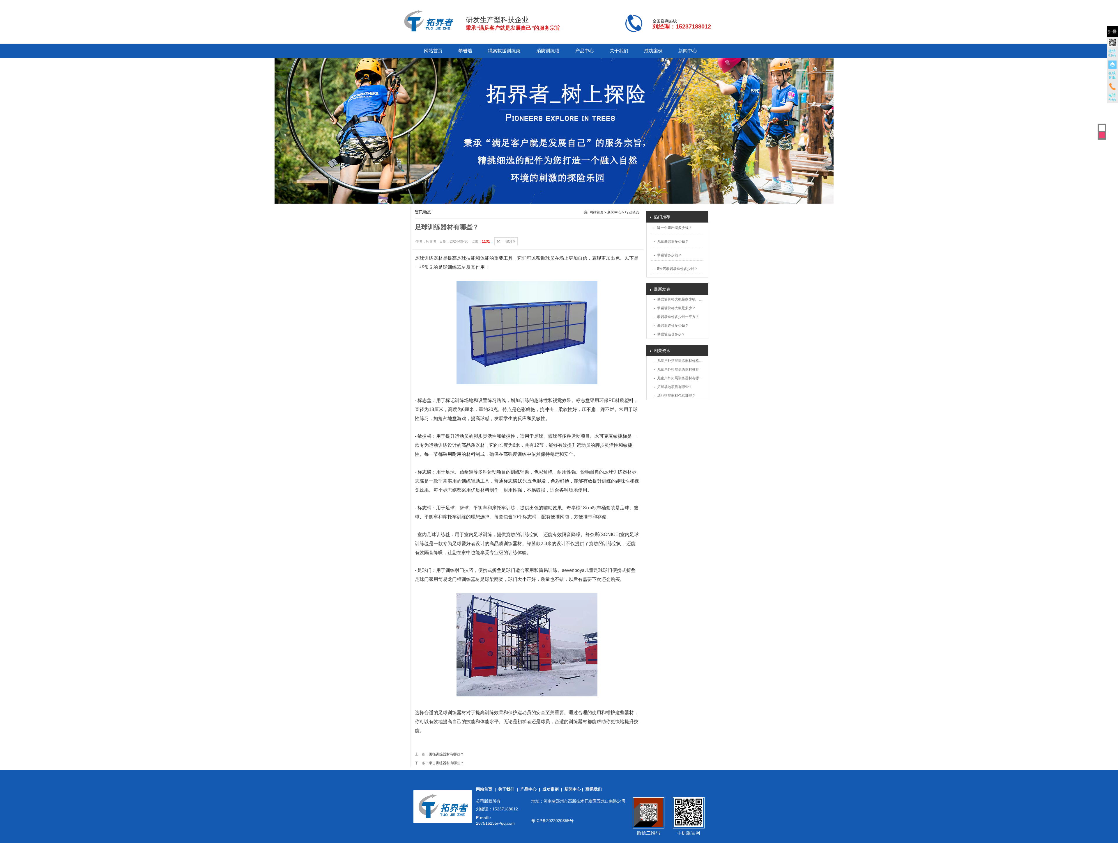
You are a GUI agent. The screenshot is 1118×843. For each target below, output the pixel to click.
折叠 (1112, 31)
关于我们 (619, 50)
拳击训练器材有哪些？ (446, 763)
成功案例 (653, 50)
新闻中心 (687, 50)
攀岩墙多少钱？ (669, 255)
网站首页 (433, 50)
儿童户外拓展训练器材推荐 (678, 369)
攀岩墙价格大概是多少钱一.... (680, 299)
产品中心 (584, 50)
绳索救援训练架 (504, 50)
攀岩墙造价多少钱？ (673, 325)
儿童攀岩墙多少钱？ (673, 241)
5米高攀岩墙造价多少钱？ (677, 269)
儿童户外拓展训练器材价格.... (680, 361)
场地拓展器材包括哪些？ (676, 396)
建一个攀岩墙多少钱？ (674, 228)
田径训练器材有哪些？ (446, 754)
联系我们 (593, 789)
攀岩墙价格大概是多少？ (676, 308)
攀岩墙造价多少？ (671, 334)
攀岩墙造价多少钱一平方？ (678, 317)
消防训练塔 (548, 50)
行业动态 (632, 212)
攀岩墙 (465, 50)
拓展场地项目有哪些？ (674, 387)
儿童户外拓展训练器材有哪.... (680, 378)
